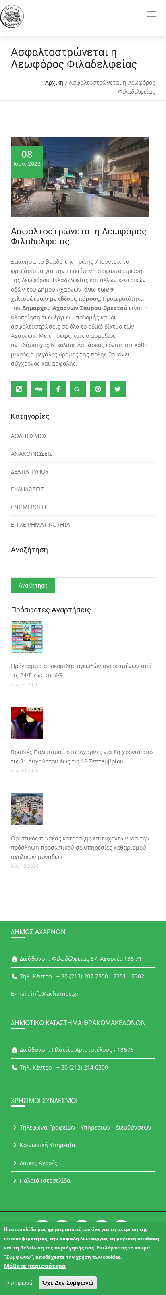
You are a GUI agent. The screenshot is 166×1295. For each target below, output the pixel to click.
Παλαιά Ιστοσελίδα (44, 1180)
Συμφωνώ (20, 1283)
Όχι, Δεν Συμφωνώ (67, 1282)
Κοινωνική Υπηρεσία (46, 1145)
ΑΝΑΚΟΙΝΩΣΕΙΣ (31, 453)
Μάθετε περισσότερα (35, 1266)
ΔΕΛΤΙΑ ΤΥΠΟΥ (30, 471)
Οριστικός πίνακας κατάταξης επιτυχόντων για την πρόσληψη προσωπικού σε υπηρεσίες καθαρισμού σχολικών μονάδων (80, 847)
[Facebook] (58, 389)
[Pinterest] (98, 389)
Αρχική (54, 82)
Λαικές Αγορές (37, 1163)
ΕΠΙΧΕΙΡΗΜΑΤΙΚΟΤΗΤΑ (40, 524)
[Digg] (39, 389)
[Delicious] (19, 389)
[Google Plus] (78, 389)
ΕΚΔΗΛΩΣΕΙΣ (27, 489)
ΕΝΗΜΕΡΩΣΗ (28, 507)
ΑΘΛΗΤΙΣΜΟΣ (29, 436)
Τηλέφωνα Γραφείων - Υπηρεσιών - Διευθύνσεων (84, 1127)
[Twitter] (118, 389)
